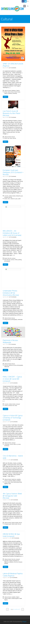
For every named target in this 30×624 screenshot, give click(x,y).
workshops (6, 445)
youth (19, 198)
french (15, 92)
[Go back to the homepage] (12, 9)
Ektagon (24, 621)
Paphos (18, 90)
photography (7, 261)
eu (14, 198)
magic (9, 483)
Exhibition (14, 90)
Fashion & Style (15, 522)
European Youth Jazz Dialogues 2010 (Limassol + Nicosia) (13, 172)
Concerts (6, 196)
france (12, 92)
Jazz (22, 196)
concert (6, 405)
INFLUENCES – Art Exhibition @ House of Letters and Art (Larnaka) (12, 233)
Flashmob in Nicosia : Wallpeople (11, 341)
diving (5, 319)
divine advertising (15, 482)
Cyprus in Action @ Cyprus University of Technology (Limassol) (13, 417)
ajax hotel (6, 560)
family (20, 482)
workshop (15, 93)
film (5, 259)
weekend (10, 93)
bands (5, 198)
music (19, 92)
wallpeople (6, 366)
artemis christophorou (14, 560)
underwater (20, 319)
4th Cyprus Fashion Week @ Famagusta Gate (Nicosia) (12, 495)
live (8, 138)
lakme (9, 598)
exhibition (11, 562)
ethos (15, 444)
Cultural (6, 90)
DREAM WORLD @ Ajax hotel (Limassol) (11, 535)
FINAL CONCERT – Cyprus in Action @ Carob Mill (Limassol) (12, 378)
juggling (6, 483)
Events (9, 90)
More (5, 96)
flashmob (11, 365)
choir (9, 198)
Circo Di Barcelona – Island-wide (13, 457)
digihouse (6, 562)
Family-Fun (18, 196)
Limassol (6, 197)
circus (5, 482)
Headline (19, 479)
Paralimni (19, 480)
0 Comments (13, 67)
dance (9, 92)
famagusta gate (7, 524)
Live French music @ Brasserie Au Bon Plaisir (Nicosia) (11, 113)
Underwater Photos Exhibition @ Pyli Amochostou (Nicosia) (11, 292)
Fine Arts (9, 258)
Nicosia (13, 136)
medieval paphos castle (16, 598)
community (6, 444)
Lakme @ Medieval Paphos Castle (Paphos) (13, 574)
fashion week (14, 524)
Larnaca (13, 258)
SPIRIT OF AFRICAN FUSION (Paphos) (13, 65)
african (5, 92)
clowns (8, 482)
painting (20, 259)
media (16, 259)
